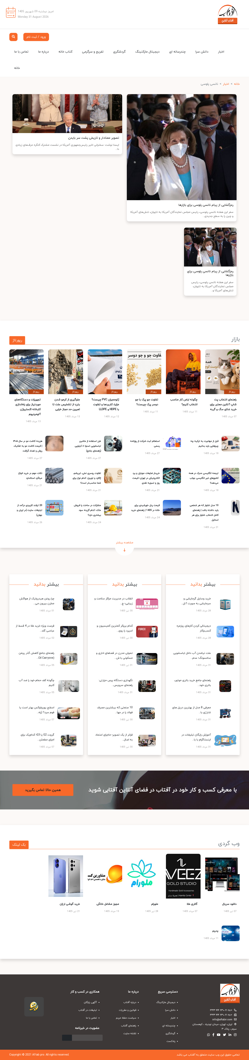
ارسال (67, 1038)
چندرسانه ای (177, 52)
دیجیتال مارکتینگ (147, 52)
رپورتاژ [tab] (17, 340)
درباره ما (43, 52)
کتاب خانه (65, 52)
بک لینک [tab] (18, 844)
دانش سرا (201, 52)
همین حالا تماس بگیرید (43, 789)
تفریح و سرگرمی (92, 52)
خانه (17, 68)
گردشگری (119, 52)
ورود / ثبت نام (36, 37)
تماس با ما (21, 52)
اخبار (221, 52)
